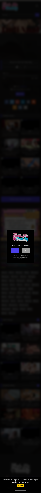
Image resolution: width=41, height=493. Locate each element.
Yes (15, 250)
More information (20, 490)
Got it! (20, 486)
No (26, 250)
